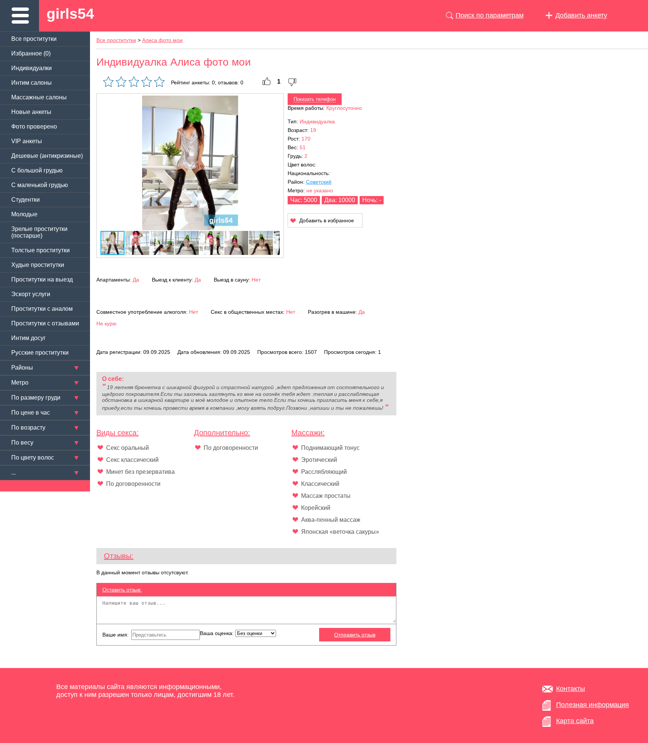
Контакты (570, 688)
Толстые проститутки (40, 250)
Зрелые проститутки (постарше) (39, 232)
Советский (319, 182)
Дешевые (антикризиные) (47, 156)
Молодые (24, 214)
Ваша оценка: (217, 633)
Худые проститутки (37, 265)
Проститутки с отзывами (45, 323)
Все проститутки (34, 39)
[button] (273, 102)
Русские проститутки (40, 352)
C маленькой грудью (39, 185)
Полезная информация (592, 705)
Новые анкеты (31, 112)
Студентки (25, 199)
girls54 (70, 14)
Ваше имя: (116, 635)
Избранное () (31, 53)
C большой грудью (37, 170)
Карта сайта (575, 721)
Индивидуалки (31, 68)
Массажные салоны (39, 97)
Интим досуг (28, 338)
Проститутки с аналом (42, 309)
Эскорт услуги (30, 294)
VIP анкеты (26, 141)
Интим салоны (31, 82)
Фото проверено (34, 126)
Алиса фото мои (162, 40)
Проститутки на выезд (42, 279)
